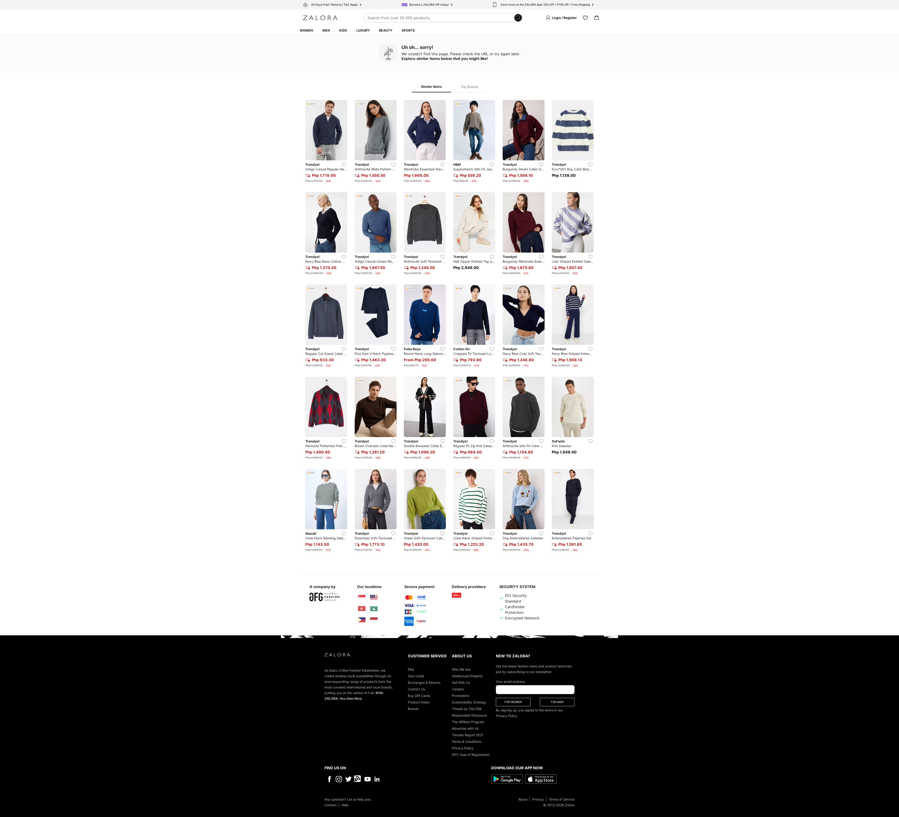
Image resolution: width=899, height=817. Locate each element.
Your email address (510, 681)
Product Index (419, 702)
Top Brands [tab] (469, 87)
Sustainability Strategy (469, 702)
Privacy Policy (462, 748)
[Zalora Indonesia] (374, 620)
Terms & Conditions (466, 741)
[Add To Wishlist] (344, 164)
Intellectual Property (467, 676)
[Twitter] (348, 779)
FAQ (411, 669)
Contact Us (416, 689)
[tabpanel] (449, 326)
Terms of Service (562, 799)
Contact (330, 805)
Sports (408, 30)
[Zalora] (320, 17)
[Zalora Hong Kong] (361, 608)
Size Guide (416, 676)
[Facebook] (329, 779)
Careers (458, 689)
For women (513, 701)
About (522, 799)
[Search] (518, 18)
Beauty (385, 30)
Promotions (460, 695)
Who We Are (461, 669)
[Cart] (596, 18)
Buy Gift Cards (419, 695)
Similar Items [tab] (431, 86)
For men (557, 701)
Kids (343, 30)
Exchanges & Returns (424, 682)
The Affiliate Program (468, 722)
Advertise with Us (465, 728)
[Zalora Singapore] (361, 597)
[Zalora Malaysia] (374, 597)
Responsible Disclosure (469, 715)
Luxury (363, 30)
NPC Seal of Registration (471, 754)
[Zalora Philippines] (361, 620)
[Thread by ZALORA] (358, 779)
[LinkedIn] (377, 779)
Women (306, 30)
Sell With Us (461, 682)
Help (345, 805)
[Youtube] (367, 779)
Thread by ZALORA (467, 708)
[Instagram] (339, 779)
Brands (413, 708)
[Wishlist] (585, 18)
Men (326, 30)
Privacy (538, 799)
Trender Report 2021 (467, 735)
